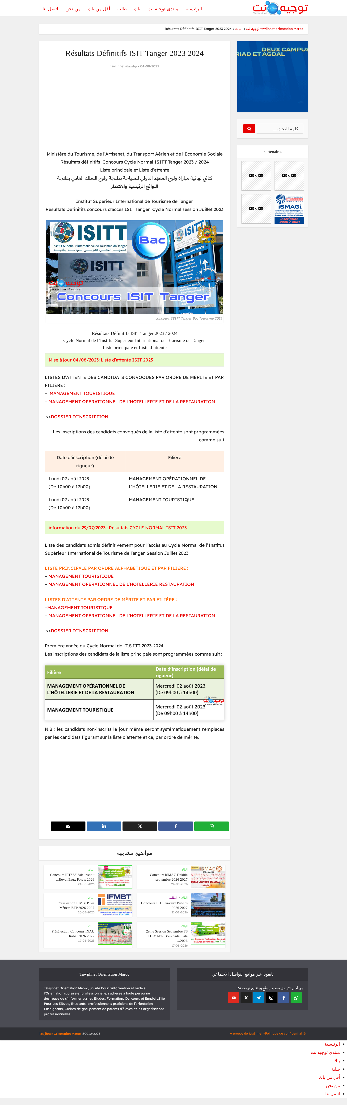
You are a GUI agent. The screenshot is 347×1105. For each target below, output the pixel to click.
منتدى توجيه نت (163, 8)
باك (137, 8)
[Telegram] (258, 997)
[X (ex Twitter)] (246, 997)
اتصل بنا (50, 8)
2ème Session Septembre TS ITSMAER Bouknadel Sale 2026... (167, 936)
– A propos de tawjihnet (247, 1033)
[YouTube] (233, 997)
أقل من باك (99, 8)
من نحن (73, 8)
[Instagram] (271, 997)
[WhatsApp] (296, 997)
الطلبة (173, 898)
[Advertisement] (134, 110)
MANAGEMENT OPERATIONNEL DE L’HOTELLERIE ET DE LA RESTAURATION (131, 401)
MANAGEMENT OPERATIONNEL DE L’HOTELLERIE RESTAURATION (121, 584)
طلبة (122, 8)
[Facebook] (283, 997)
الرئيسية (194, 8)
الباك (184, 869)
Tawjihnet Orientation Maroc (60, 1033)
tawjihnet (117, 66)
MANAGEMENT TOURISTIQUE (82, 393)
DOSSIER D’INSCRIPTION (79, 416)
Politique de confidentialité (285, 1033)
